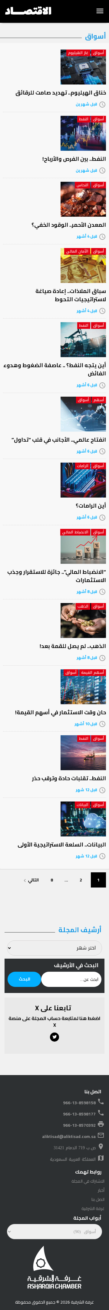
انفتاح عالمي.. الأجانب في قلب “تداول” (59, 440)
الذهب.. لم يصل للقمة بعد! (73, 646)
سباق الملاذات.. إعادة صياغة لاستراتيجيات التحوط (70, 295)
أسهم (99, 400)
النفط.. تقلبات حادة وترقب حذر (69, 778)
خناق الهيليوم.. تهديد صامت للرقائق (60, 93)
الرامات (82, 466)
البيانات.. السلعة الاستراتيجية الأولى (62, 844)
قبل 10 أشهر (85, 723)
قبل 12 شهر (86, 789)
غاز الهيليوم (78, 53)
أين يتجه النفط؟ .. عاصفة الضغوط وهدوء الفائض (54, 369)
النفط (83, 119)
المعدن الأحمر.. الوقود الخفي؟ (68, 225)
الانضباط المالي (75, 532)
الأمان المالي (77, 251)
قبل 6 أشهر (87, 384)
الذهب (83, 606)
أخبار (101, 1190)
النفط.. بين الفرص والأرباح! (74, 159)
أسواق (98, 53)
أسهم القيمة (92, 672)
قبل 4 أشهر (87, 236)
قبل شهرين (86, 104)
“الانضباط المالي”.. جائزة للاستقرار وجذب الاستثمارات (56, 576)
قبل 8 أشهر (87, 591)
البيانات (82, 805)
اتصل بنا (97, 1199)
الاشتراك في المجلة (87, 1181)
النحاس (82, 185)
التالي (30, 880)
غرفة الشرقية (92, 1208)
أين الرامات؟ (91, 506)
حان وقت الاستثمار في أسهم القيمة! (60, 712)
